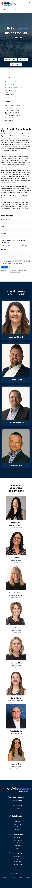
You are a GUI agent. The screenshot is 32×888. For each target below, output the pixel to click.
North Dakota (17, 824)
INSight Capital (17, 867)
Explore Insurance (17, 797)
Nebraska (17, 821)
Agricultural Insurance (17, 805)
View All (17, 829)
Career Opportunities (17, 859)
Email (3, 226)
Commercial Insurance (17, 803)
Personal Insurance (17, 800)
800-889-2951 (9, 84)
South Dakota (17, 827)
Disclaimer (4, 877)
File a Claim (17, 837)
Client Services (17, 834)
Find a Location (17, 816)
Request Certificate (17, 843)
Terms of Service (12, 877)
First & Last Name (6, 219)
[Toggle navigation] (29, 3)
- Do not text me (22, 245)
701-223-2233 (10, 82)
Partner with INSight (17, 856)
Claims (17, 9)
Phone (3, 233)
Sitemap (28, 877)
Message (4, 249)
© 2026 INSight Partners (16, 873)
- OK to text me (8, 245)
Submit (4, 267)
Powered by (21, 879)
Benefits (17, 808)
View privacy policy (15, 272)
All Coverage (17, 811)
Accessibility (21, 877)
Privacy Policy (11, 879)
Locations (9, 70)
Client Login (8, 9)
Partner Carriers (17, 864)
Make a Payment (17, 840)
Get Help (17, 848)
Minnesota (17, 819)
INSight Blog (17, 861)
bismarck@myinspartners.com (13, 87)
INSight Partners (17, 853)
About (2, 70)
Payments (25, 9)
